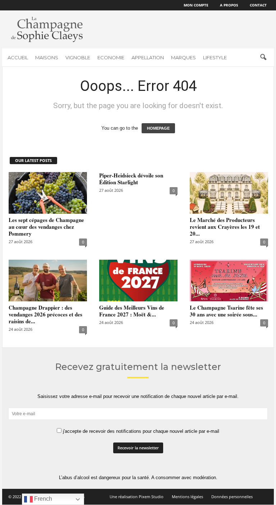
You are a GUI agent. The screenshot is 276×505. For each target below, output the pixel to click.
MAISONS (46, 57)
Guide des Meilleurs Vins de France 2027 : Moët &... (131, 311)
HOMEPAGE (158, 128)
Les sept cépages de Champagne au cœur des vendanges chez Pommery (46, 226)
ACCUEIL (18, 57)
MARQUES (183, 57)
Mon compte (196, 5)
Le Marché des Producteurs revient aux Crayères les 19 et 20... (225, 226)
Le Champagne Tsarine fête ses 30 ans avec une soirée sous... (226, 311)
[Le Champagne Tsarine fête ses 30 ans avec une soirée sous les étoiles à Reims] (229, 280)
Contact (258, 5)
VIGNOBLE (77, 57)
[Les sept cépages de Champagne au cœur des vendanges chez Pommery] (48, 193)
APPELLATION (148, 57)
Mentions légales (187, 496)
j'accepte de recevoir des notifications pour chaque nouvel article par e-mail (140, 431)
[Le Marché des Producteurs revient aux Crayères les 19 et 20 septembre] (229, 193)
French (42, 499)
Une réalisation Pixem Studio (137, 496)
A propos (229, 5)
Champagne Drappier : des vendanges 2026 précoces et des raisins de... (45, 314)
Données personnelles (232, 496)
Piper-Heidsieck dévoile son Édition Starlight (131, 178)
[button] (263, 57)
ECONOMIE (110, 57)
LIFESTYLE (215, 57)
